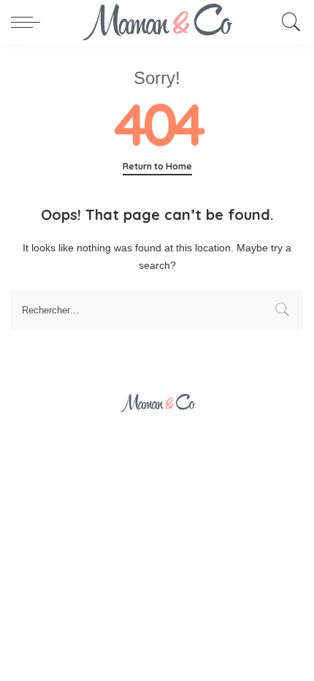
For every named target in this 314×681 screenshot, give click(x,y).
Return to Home (157, 166)
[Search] (287, 22)
